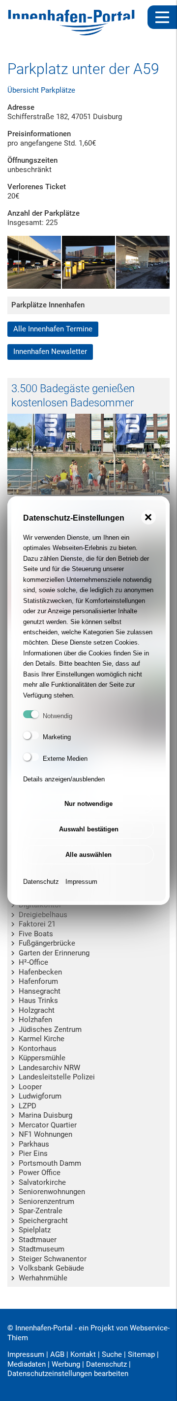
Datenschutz (41, 881)
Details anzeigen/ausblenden (64, 779)
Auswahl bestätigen (88, 829)
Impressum (81, 881)
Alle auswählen (88, 854)
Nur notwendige (88, 803)
